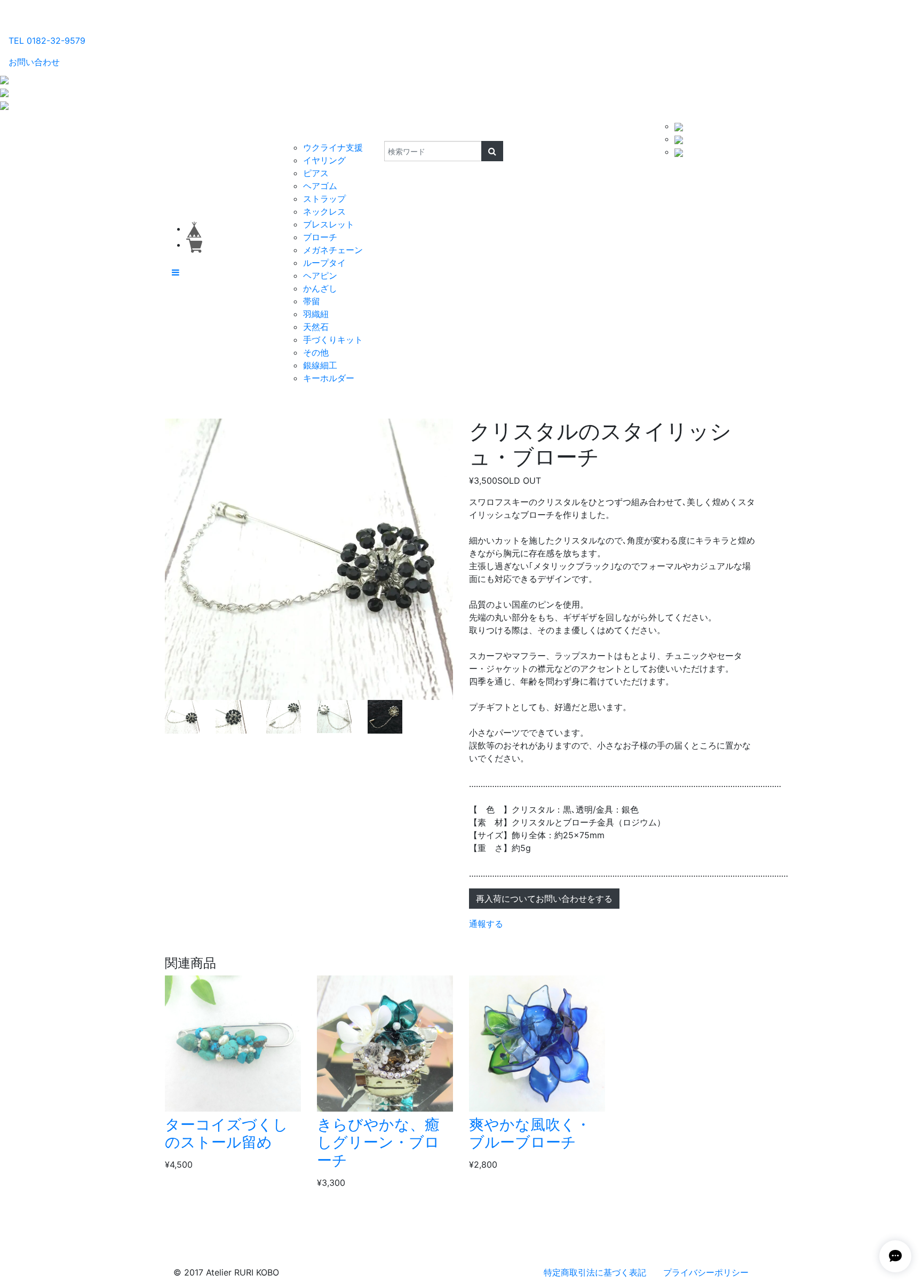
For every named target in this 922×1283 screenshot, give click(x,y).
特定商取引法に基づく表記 (595, 1272)
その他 (316, 352)
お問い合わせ (34, 62)
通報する (486, 923)
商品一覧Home (248, 130)
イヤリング (324, 160)
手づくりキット (333, 339)
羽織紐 (316, 314)
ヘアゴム (320, 185)
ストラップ (324, 198)
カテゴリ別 (308, 130)
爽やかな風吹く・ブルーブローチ (530, 1133)
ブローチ (320, 237)
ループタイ (324, 262)
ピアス (316, 173)
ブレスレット (328, 224)
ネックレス (324, 211)
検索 (377, 130)
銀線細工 (320, 365)
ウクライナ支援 (333, 147)
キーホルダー (328, 378)
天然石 (316, 326)
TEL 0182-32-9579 (47, 40)
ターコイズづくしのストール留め (226, 1133)
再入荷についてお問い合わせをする (544, 898)
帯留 (311, 301)
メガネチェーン (333, 250)
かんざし (320, 288)
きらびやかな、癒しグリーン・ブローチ (378, 1142)
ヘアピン (320, 275)
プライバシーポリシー (706, 1272)
